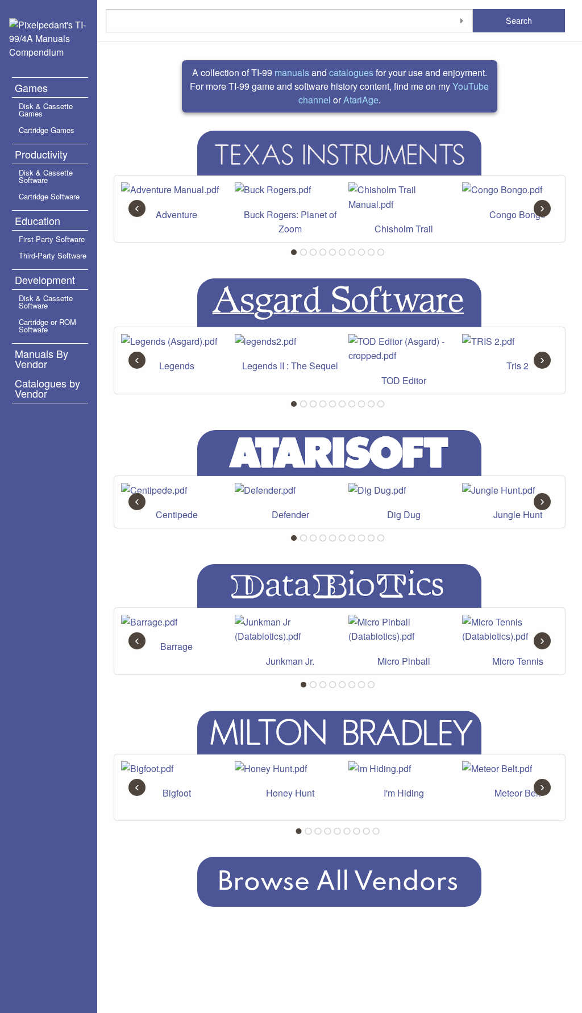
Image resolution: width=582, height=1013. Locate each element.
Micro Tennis (517, 661)
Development (45, 279)
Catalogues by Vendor (47, 388)
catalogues (351, 72)
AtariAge (361, 99)
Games (31, 87)
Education (37, 220)
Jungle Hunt (517, 514)
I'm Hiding (404, 792)
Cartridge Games (46, 129)
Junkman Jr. (290, 661)
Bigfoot (177, 792)
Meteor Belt (517, 792)
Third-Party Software (52, 255)
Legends (176, 365)
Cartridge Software (49, 196)
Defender (290, 514)
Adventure (176, 214)
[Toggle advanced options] (461, 20)
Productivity (41, 154)
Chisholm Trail (404, 228)
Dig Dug (404, 514)
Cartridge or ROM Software (47, 325)
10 (381, 252)
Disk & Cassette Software (46, 176)
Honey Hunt (290, 792)
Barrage (176, 646)
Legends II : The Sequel (290, 365)
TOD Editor (403, 380)
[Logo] (48, 37)
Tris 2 (517, 365)
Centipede (177, 514)
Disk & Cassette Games (46, 110)
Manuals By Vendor (41, 358)
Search (519, 20)
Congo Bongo (517, 214)
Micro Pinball (403, 661)
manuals (292, 72)
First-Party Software (52, 239)
